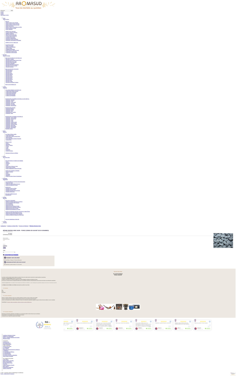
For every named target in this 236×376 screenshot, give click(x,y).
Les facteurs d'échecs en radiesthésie (10, 355)
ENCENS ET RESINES (10, 200)
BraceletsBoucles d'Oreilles (6, 55)
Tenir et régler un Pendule (8, 356)
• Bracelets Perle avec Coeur (10, 61)
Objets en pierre (8, 142)
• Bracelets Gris (8, 72)
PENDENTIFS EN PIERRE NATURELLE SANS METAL (17, 98)
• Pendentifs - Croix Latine (10, 102)
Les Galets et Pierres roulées (10, 134)
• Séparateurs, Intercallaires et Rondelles (13, 40)
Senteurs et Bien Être (12, 226)
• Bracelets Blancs (8, 70)
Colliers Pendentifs (5, 87)
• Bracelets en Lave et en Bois (11, 65)
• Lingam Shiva (8, 139)
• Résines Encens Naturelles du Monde (13, 207)
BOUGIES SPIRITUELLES (11, 193)
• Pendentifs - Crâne (9, 121)
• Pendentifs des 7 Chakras (10, 112)
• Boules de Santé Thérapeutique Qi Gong (13, 212)
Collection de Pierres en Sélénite (11, 153)
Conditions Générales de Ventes (9, 335)
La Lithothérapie (6, 347)
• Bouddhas (7, 144)
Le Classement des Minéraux (8, 351)
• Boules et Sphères (9, 171)
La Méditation (5, 350)
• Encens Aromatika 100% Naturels (12, 202)
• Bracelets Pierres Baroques (10, 62)
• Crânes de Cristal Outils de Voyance (12, 184)
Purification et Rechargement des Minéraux (11, 349)
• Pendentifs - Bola (9, 111)
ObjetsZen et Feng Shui (6, 157)
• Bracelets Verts (8, 80)
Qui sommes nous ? (7, 343)
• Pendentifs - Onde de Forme (11, 124)
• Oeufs (6, 148)
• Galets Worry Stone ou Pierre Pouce (12, 136)
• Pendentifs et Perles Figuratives (11, 39)
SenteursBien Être (5, 198)
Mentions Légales (6, 338)
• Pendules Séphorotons (10, 191)
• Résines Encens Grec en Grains (11, 208)
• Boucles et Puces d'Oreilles (11, 34)
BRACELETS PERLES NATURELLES (13, 58)
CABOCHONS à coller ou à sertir (12, 50)
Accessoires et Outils (9, 44)
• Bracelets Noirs (8, 75)
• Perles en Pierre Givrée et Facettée (12, 23)
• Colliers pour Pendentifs (10, 47)
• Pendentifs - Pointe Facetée (11, 123)
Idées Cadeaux (6, 366)
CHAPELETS (8, 195)
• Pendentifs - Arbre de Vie (10, 118)
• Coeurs (7, 146)
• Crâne (6, 147)
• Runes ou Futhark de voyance (11, 185)
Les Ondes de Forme (7, 354)
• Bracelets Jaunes (8, 73)
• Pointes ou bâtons (9, 150)
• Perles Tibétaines (9, 29)
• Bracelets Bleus (8, 71)
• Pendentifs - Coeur (9, 101)
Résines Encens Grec (35, 226)
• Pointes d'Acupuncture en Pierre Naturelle (13, 213)
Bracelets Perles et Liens (7, 362)
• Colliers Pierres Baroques (10, 93)
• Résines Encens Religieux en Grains (12, 209)
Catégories (3, 226)
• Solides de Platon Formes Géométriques (13, 176)
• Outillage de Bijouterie (10, 49)
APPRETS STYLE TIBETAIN (11, 42)
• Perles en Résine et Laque (10, 28)
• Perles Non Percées (9, 26)
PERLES (7, 21)
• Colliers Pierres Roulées (10, 94)
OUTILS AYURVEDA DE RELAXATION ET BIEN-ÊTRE (17, 211)
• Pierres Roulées (8, 137)
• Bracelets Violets (9, 81)
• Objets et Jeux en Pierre (10, 167)
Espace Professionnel (7, 344)
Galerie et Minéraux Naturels (8, 365)
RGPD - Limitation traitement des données (11, 337)
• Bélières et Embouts (9, 33)
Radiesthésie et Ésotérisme (8, 367)
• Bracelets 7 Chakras (9, 59)
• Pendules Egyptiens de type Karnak (12, 190)
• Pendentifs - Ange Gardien (10, 117)
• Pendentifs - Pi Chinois (10, 104)
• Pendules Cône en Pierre (10, 189)
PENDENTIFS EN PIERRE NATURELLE (14, 116)
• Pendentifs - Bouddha (9, 100)
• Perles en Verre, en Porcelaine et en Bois (13, 27)
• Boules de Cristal (9, 182)
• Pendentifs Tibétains (9, 108)
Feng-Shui (5, 364)
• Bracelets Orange (9, 76)
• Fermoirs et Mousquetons (10, 38)
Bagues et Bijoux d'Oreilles (8, 360)
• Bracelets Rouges (9, 79)
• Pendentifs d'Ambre (9, 109)
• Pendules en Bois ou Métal (10, 188)
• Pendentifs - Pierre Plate (10, 125)
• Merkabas (7, 175)
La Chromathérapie (6, 352)
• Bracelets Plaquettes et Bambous (12, 64)
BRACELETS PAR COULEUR (11, 69)
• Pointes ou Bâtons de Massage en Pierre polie (14, 214)
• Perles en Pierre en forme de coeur (12, 24)
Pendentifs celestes (9, 128)
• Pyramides (7, 149)
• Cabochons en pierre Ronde (11, 52)
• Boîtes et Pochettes (9, 45)
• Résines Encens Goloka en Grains (12, 206)
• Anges (6, 143)
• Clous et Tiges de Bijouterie (11, 35)
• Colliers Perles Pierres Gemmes (11, 91)
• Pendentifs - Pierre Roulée (10, 105)
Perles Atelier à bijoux (6, 19)
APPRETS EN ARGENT (10, 31)
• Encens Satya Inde (9, 204)
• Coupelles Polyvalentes (10, 37)
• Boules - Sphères (9, 145)
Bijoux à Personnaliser (7, 361)
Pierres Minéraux (5, 131)
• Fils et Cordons (8, 48)
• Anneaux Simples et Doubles (11, 32)
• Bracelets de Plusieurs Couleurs (11, 82)
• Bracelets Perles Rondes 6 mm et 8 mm (13, 60)
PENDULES (8, 187)
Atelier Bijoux (5, 359)
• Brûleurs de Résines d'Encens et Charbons (13, 201)
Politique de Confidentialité (8, 336)
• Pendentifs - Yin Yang (9, 103)
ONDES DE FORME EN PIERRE (12, 170)
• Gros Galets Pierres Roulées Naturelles (13, 138)
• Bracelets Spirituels (9, 66)
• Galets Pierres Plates (9, 135)
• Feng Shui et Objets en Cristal (11, 166)
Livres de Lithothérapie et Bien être (12, 219)
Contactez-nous (6, 341)
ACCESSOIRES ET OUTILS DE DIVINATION (15, 181)
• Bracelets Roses (8, 77)
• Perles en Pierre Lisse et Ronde (11, 22)
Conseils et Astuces (5, 222)
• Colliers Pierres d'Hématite (10, 92)
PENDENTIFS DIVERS (10, 107)
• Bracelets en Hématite (10, 63)
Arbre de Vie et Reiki (7, 346)
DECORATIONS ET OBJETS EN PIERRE (14, 160)
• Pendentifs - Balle (9, 113)
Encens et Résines (23, 226)
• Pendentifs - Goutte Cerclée (11, 122)
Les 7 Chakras (6, 348)
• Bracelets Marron (9, 74)
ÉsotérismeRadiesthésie (5, 179)
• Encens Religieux (9, 203)
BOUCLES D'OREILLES (10, 84)
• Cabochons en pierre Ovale (11, 51)
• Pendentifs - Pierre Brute (10, 127)
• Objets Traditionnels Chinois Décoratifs (13, 168)
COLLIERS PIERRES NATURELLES (13, 90)
